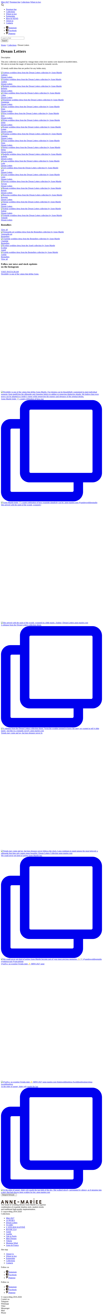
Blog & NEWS (12, 18)
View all (4, 230)
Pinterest (11, 33)
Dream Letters (11, 1223)
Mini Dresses (11, 1238)
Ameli (8, 1232)
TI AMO (9, 1225)
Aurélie (9, 1234)
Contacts (9, 23)
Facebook (12, 30)
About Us (10, 1254)
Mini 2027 (5, 2)
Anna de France (12, 1245)
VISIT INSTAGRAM (10, 272)
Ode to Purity (11, 1236)
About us (9, 21)
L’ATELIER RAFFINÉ (15, 1227)
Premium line (15, 2)
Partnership (10, 16)
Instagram (12, 28)
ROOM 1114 (11, 1229)
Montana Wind (12, 1243)
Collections (25, 2)
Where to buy (35, 2)
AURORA (10, 1220)
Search (4, 41)
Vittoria (9, 1241)
